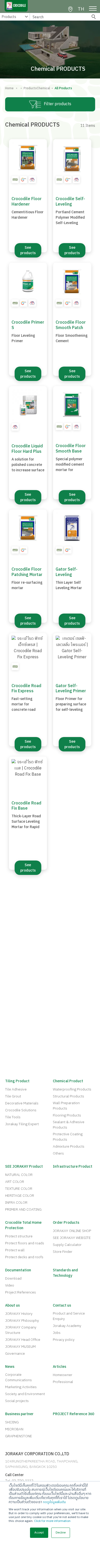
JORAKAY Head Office (22, 1339)
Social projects (17, 1401)
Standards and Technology (65, 1272)
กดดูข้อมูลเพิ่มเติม (54, 1502)
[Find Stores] (70, 9)
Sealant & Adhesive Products (68, 1124)
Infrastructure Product (72, 1166)
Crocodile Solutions (20, 1110)
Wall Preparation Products (66, 1105)
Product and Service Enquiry (69, 1316)
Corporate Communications (18, 1377)
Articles (59, 1366)
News (9, 1366)
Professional (63, 1382)
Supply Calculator (67, 1244)
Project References (20, 1292)
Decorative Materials (21, 1103)
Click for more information (52, 1521)
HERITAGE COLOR (19, 1195)
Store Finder (62, 1251)
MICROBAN (14, 1429)
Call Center (14, 1475)
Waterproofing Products (72, 1089)
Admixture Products (68, 1146)
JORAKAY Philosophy (22, 1320)
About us (12, 1305)
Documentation (18, 1270)
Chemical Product (68, 1081)
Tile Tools (13, 1117)
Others (58, 1153)
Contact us (62, 1305)
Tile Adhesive (16, 1089)
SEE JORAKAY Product (24, 1166)
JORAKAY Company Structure (20, 1330)
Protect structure (19, 1236)
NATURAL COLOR (19, 1174)
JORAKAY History (19, 1313)
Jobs (57, 1332)
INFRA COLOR (16, 1202)
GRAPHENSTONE (18, 1436)
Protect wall (15, 1250)
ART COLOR (14, 1181)
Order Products (66, 1222)
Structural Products (68, 1096)
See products (28, 250)
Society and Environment (25, 1394)
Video (9, 1285)
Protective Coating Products (68, 1136)
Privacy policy (64, 1339)
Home (9, 88)
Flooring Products (67, 1115)
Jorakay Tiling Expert (22, 1124)
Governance (15, 1353)
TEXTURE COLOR (18, 1188)
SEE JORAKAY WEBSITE (72, 1237)
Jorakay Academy (67, 1325)
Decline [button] (61, 1532)
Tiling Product (17, 1081)
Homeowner (62, 1375)
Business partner (19, 1414)
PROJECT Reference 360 (73, 1414)
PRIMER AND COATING (23, 1209)
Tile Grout (13, 1096)
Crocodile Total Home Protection (23, 1225)
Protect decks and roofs (24, 1257)
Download (13, 1278)
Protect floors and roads (24, 1243)
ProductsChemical (35, 88)
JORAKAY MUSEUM (20, 1346)
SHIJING (12, 1422)
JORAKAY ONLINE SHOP (72, 1231)
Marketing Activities (21, 1387)
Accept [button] (39, 1532)
